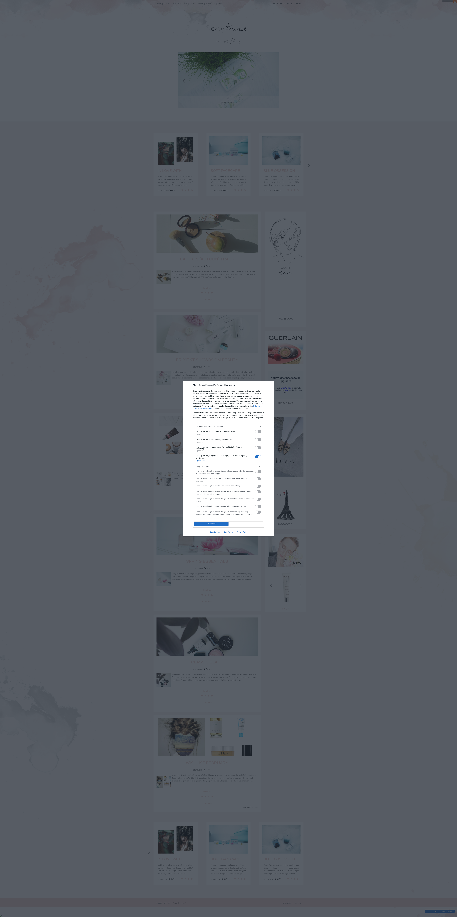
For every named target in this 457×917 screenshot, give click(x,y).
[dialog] (228, 458)
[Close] (269, 385)
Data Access (228, 532)
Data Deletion (215, 532)
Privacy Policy (242, 532)
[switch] (258, 431)
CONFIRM (211, 523)
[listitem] (228, 426)
